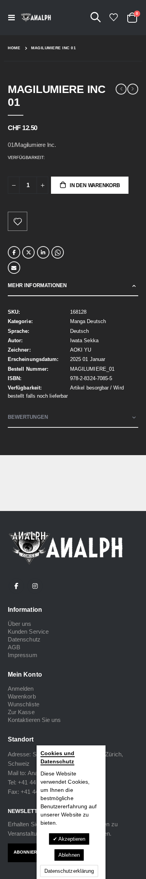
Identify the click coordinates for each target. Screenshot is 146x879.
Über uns (20, 623)
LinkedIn (43, 252)
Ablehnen (69, 855)
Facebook (14, 252)
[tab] (73, 285)
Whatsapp (57, 252)
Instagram (35, 586)
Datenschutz (24, 639)
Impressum (22, 655)
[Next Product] (132, 89)
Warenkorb (22, 696)
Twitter (28, 252)
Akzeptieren (71, 839)
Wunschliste (23, 704)
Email (14, 267)
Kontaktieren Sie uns (34, 719)
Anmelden (21, 688)
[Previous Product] (121, 89)
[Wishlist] (113, 17)
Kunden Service (28, 631)
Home (14, 48)
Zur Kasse (21, 712)
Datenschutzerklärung (69, 871)
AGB (14, 647)
